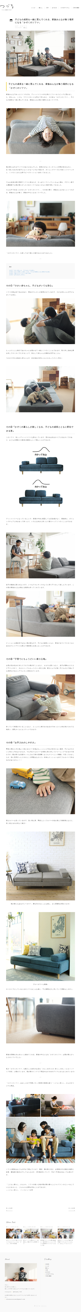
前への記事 (9, 1208)
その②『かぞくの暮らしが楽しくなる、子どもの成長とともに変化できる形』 (30, 271)
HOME (47, 1264)
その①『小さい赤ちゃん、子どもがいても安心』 (22, 270)
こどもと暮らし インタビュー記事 (20, 1190)
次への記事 (72, 1208)
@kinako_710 (17, 1291)
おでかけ (54, 7)
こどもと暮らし (59, 1083)
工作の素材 (76, 7)
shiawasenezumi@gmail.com (15, 1299)
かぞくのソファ (13, 1083)
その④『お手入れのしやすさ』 (17, 274)
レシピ (33, 7)
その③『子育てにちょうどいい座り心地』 (20, 273)
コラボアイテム (65, 7)
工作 (47, 7)
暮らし (41, 7)
